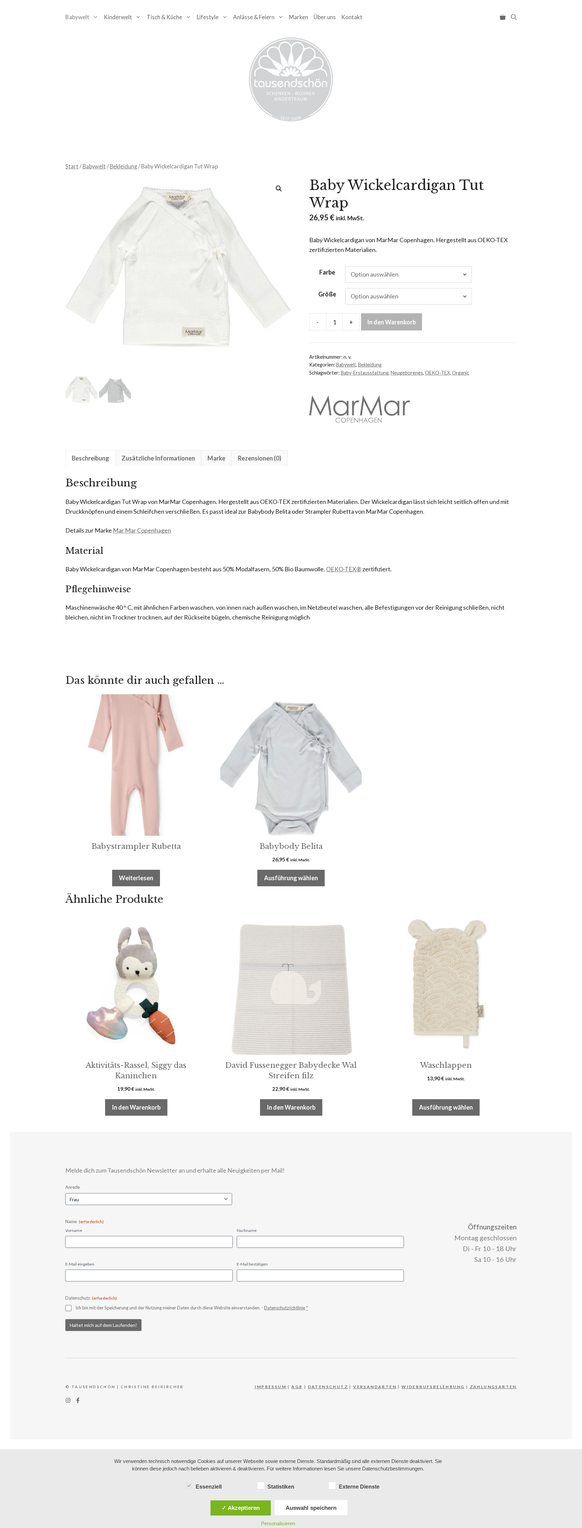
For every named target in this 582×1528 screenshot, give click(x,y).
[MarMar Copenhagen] (359, 410)
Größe (327, 294)
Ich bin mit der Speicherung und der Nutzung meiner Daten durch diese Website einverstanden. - (191, 1307)
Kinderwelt (118, 17)
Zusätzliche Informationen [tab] (158, 458)
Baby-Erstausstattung (365, 373)
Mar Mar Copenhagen (142, 530)
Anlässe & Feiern (253, 17)
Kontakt (351, 17)
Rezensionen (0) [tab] (259, 458)
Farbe (327, 272)
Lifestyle (208, 17)
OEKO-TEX (437, 373)
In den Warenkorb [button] (136, 1107)
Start (71, 166)
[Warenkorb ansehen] (502, 17)
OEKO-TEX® (343, 569)
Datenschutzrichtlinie (284, 1307)
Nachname (247, 1230)
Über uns (325, 17)
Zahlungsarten (493, 1386)
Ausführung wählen (291, 878)
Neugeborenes (407, 373)
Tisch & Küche (164, 17)
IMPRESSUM (270, 1386)
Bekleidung (123, 166)
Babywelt (77, 17)
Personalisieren (278, 1523)
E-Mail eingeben (79, 1264)
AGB (296, 1386)
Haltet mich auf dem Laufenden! (103, 1325)
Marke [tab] (216, 458)
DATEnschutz (328, 1386)
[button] (513, 17)
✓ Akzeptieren (241, 1508)
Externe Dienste (359, 1487)
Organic (460, 373)
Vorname (73, 1230)
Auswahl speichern (311, 1508)
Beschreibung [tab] (90, 458)
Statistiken (280, 1487)
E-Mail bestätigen (252, 1264)
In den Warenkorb (391, 322)
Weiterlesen (136, 878)
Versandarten (374, 1386)
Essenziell (209, 1487)
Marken (298, 17)
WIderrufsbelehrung (432, 1386)
